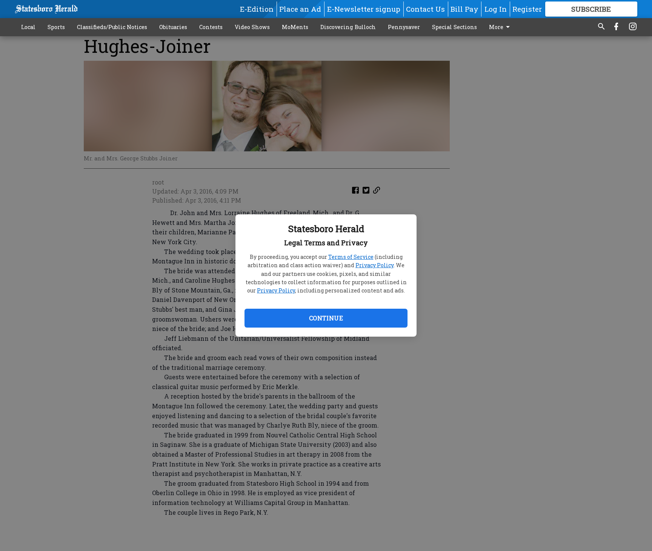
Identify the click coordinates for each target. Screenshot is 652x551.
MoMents (295, 27)
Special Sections (454, 27)
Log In (495, 9)
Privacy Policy (374, 265)
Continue (326, 318)
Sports (56, 27)
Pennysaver (404, 27)
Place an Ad (300, 9)
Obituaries (173, 27)
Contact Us (425, 9)
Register (527, 9)
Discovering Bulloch (348, 27)
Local (28, 27)
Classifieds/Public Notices (112, 27)
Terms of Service (351, 256)
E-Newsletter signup (363, 9)
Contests (211, 27)
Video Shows (252, 27)
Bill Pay (464, 9)
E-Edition (257, 9)
